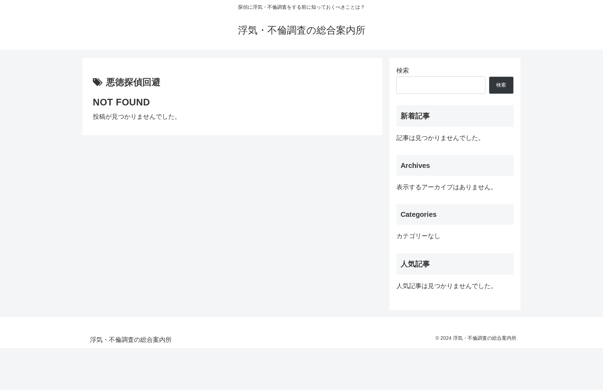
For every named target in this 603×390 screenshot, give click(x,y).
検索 (402, 70)
